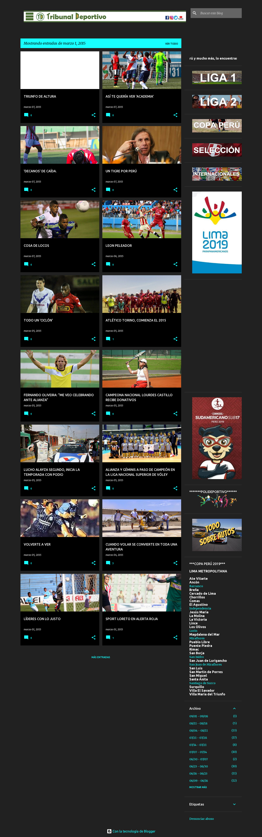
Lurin (193, 631)
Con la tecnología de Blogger (133, 831)
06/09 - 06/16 (198, 781)
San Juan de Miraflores (205, 664)
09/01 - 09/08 (198, 716)
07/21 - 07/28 (198, 738)
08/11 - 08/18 (198, 723)
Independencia (200, 608)
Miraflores (196, 638)
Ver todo (171, 43)
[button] (93, 115)
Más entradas (100, 657)
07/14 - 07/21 (198, 745)
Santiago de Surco (202, 683)
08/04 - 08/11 (198, 730)
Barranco (196, 586)
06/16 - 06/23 (198, 773)
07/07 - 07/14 (198, 752)
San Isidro (196, 657)
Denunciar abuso (201, 819)
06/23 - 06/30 (198, 766)
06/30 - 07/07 (198, 759)
